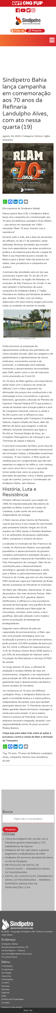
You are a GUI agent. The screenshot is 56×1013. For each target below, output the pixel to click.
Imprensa (6, 976)
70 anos (12, 753)
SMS (3, 996)
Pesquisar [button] (10, 829)
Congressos (7, 969)
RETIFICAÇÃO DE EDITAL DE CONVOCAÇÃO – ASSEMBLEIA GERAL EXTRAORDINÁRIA (27, 869)
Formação (6, 973)
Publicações (7, 979)
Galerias (5, 992)
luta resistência (39, 757)
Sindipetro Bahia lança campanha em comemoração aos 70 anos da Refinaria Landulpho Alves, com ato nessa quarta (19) (26, 103)
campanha (15, 757)
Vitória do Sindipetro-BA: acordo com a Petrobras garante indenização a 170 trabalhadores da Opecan (26, 842)
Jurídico (5, 982)
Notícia (38, 136)
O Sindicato (7, 966)
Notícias (5, 989)
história (26, 757)
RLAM (6, 760)
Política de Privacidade (12, 999)
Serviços (5, 986)
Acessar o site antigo (11, 1007)
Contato (5, 1002)
